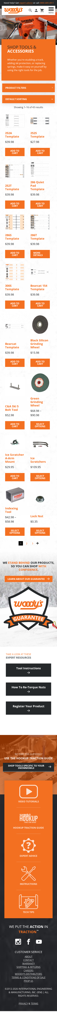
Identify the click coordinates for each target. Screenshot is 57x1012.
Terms (34, 1003)
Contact (28, 960)
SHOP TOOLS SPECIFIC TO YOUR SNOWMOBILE (26, 767)
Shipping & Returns (28, 967)
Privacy (23, 1003)
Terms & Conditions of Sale (28, 977)
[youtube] (39, 943)
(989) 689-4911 (47, 2)
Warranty (28, 963)
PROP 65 (28, 981)
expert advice (26, 2)
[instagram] (18, 943)
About (28, 956)
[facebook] (28, 943)
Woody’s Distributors (28, 974)
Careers (28, 970)
